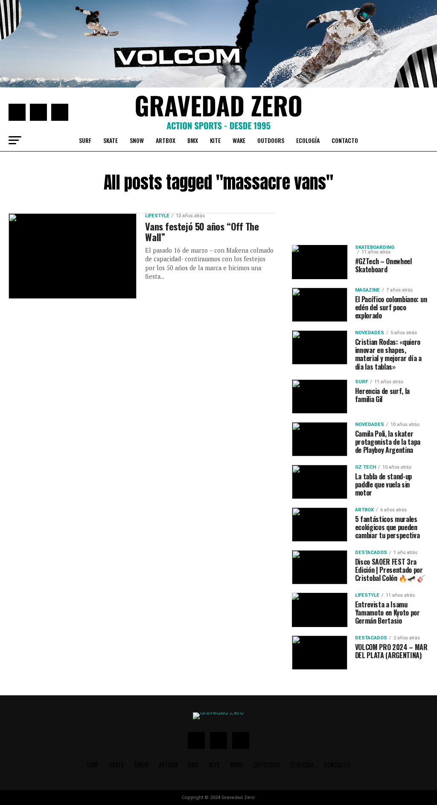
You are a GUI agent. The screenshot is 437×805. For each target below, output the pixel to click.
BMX (192, 140)
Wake (239, 140)
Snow (137, 140)
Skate (110, 140)
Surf (85, 140)
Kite (215, 140)
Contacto (345, 140)
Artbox (165, 140)
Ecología (308, 140)
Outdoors (270, 140)
